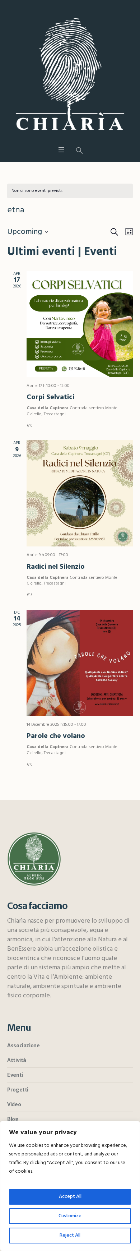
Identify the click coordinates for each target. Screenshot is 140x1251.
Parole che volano (56, 736)
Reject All (70, 1235)
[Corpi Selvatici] (80, 324)
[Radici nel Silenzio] (80, 493)
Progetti (17, 1089)
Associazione (23, 1045)
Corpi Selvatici (50, 397)
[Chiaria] (70, 74)
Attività (16, 1060)
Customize (70, 1216)
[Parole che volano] (80, 663)
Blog (12, 1119)
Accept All (70, 1196)
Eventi (15, 1075)
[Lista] (127, 232)
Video (14, 1104)
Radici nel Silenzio (56, 567)
